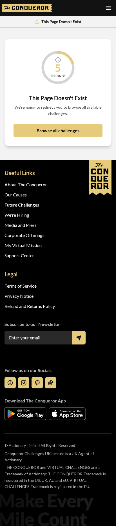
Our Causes (16, 194)
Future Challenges (22, 204)
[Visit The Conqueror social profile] (10, 382)
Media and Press (21, 225)
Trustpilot (14, 354)
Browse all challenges (58, 130)
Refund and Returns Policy (30, 306)
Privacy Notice (19, 296)
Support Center (19, 255)
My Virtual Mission (23, 245)
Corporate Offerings (24, 235)
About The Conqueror (26, 184)
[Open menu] (109, 8)
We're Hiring (17, 215)
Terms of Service (21, 285)
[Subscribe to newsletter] (79, 337)
